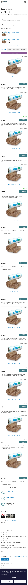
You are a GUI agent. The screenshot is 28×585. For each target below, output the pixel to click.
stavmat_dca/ (5, 538)
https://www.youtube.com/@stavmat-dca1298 (12, 542)
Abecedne (23, 49)
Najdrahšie (9, 49)
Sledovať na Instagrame (11, 520)
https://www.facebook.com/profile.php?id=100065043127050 (14, 536)
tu (6, 574)
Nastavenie (13, 577)
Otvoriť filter (14, 53)
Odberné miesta (4, 568)
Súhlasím (20, 582)
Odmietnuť (7, 582)
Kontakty (2, 565)
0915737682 (5, 532)
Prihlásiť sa (5, 559)
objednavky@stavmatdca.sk (8, 530)
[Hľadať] (18, 1)
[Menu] (25, 1)
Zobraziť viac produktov (13, 45)
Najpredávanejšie (16, 49)
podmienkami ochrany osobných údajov (19, 556)
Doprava (2, 567)
